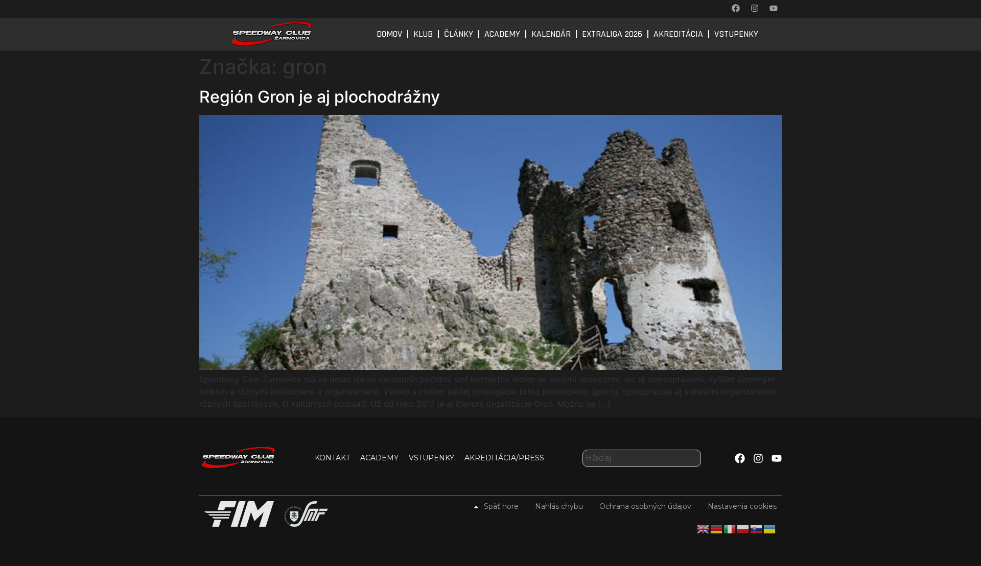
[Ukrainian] (770, 528)
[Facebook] (736, 8)
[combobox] (641, 458)
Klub (423, 34)
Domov (389, 34)
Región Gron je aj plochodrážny (319, 97)
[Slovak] (756, 528)
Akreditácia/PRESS (504, 457)
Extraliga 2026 (612, 34)
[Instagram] (754, 8)
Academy (502, 34)
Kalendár (551, 34)
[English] (703, 528)
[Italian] (730, 528)
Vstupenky (736, 34)
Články (458, 34)
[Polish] (743, 528)
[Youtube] (773, 8)
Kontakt (332, 457)
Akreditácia (678, 34)
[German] (716, 528)
